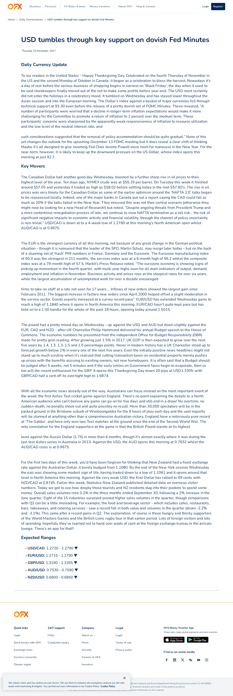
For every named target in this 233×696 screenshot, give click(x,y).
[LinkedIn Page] (174, 660)
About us (87, 635)
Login (17, 635)
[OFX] (15, 6)
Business (35, 6)
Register (218, 6)
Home (11, 19)
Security (87, 650)
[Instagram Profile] (207, 660)
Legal (119, 635)
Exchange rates (23, 650)
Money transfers (100, 6)
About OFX (125, 6)
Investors (87, 664)
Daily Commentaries (31, 19)
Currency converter (25, 657)
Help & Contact (145, 6)
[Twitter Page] (182, 660)
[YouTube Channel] (199, 660)
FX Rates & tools (74, 6)
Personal (50, 6)
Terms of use (123, 642)
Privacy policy (124, 650)
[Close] (125, 678)
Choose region (22, 664)
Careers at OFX (91, 657)
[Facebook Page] (166, 660)
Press (85, 642)
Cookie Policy (108, 686)
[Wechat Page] (190, 660)
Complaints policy (58, 642)
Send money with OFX (27, 642)
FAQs (51, 635)
